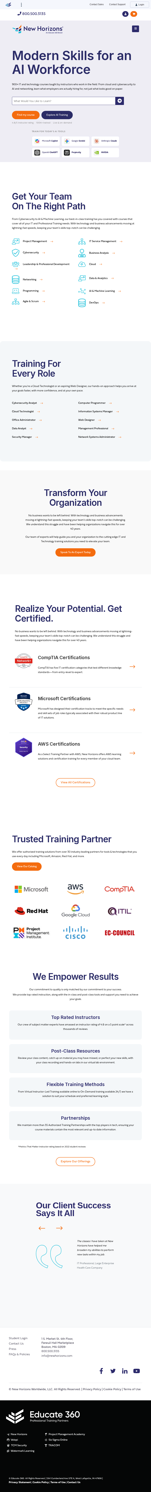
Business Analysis (99, 253)
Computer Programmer (92, 403)
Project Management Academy (66, 1434)
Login (141, 4)
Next (61, 1228)
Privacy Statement (20, 1482)
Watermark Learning (22, 1451)
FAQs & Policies (19, 1354)
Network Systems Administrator (97, 437)
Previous (39, 1228)
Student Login (18, 1338)
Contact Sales (97, 4)
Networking (29, 279)
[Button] (135, 29)
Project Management (35, 241)
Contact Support (117, 4)
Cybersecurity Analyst (24, 403)
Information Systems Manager (95, 411)
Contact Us (16, 1343)
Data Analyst (19, 428)
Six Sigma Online (58, 1440)
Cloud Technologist (23, 411)
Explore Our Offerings (75, 1161)
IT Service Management (103, 241)
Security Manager (22, 437)
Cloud (92, 264)
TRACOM (54, 1445)
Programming (30, 291)
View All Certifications (75, 782)
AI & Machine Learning (102, 291)
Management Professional (93, 428)
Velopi (14, 1440)
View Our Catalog (27, 866)
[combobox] (64, 101)
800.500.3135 (33, 14)
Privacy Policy (92, 1389)
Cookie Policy (112, 1389)
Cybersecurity (30, 252)
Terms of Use (132, 1389)
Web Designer (86, 420)
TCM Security (18, 1445)
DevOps (94, 302)
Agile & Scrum (30, 301)
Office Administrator (24, 420)
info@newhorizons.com (56, 1356)
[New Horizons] (38, 28)
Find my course (26, 115)
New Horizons (18, 1434)
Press (12, 1349)
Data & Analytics (98, 278)
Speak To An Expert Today (75, 552)
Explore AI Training (57, 115)
